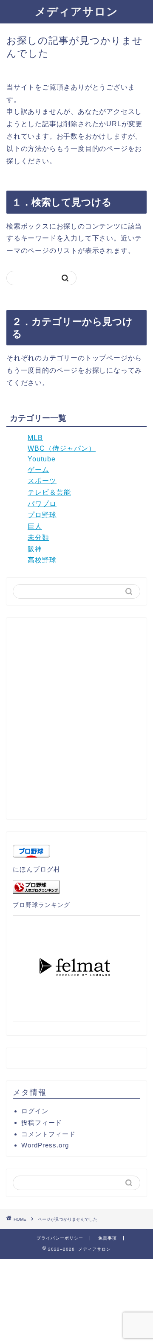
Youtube (42, 459)
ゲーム (38, 469)
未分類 (38, 537)
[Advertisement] (76, 722)
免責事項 (107, 1238)
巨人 (35, 526)
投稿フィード (41, 1122)
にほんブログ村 (36, 869)
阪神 (35, 549)
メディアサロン (76, 11)
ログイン (34, 1111)
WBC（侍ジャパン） (62, 448)
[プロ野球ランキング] (76, 887)
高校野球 (42, 560)
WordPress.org (45, 1145)
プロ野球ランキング (41, 905)
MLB (35, 437)
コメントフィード (48, 1134)
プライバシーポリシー (60, 1238)
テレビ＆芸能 (49, 492)
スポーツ (42, 480)
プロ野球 (42, 514)
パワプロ (42, 503)
